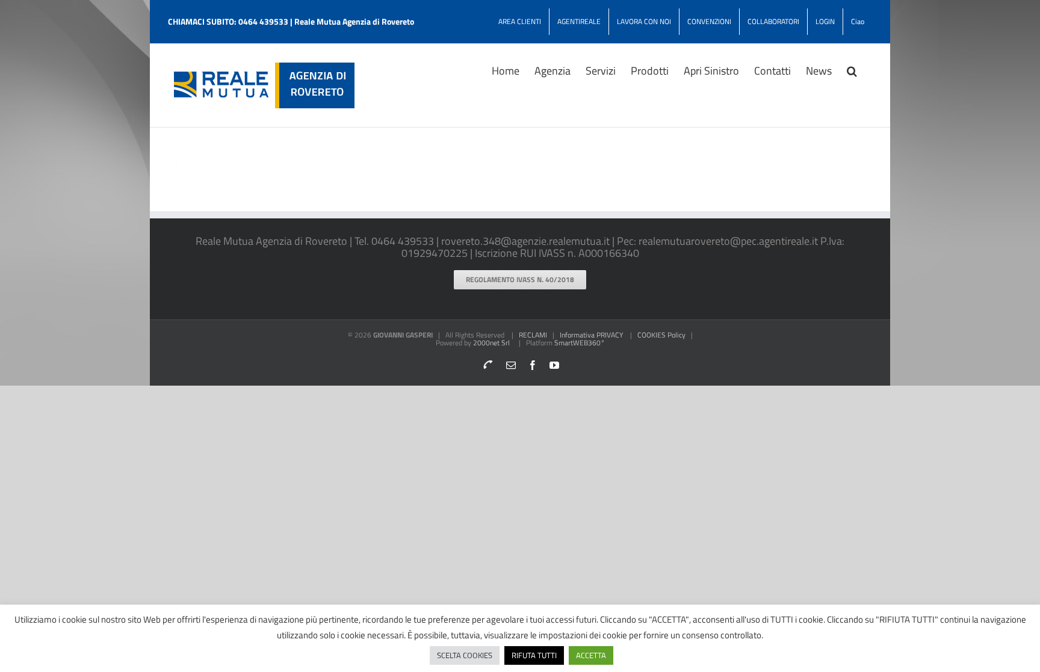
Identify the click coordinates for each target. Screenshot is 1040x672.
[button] (852, 70)
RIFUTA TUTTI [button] (534, 655)
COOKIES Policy (661, 335)
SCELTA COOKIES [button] (464, 655)
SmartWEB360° (579, 342)
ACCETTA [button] (591, 655)
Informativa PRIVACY (591, 335)
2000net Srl (491, 342)
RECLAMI (533, 335)
